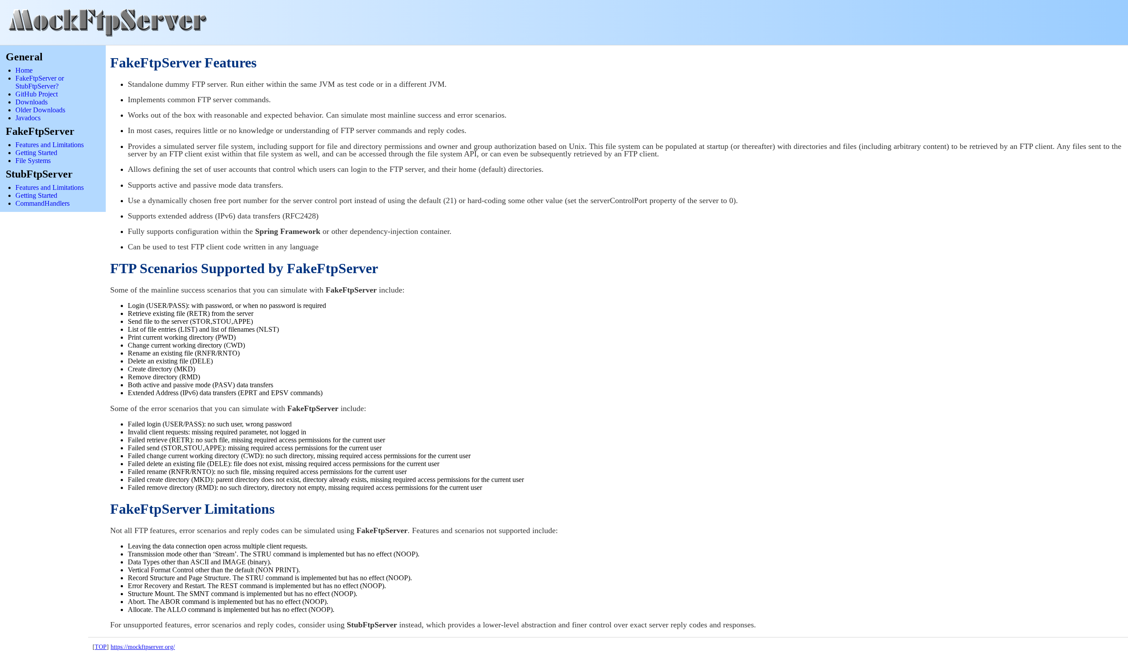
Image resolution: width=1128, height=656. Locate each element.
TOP (101, 646)
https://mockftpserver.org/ (143, 646)
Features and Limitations (49, 144)
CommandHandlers (42, 203)
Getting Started (36, 152)
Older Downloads (40, 110)
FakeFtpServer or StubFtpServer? (39, 82)
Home (24, 70)
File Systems (33, 160)
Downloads (31, 102)
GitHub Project (36, 94)
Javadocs (28, 118)
